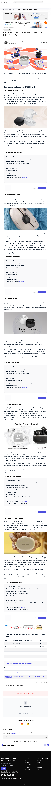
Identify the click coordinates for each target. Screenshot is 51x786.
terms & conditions (12, 765)
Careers (39, 762)
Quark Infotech (17, 779)
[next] (48, 745)
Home (3, 6)
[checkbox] (1, 765)
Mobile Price (21, 6)
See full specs (15, 186)
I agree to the (9, 765)
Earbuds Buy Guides (10, 9)
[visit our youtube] (2, 775)
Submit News (39, 760)
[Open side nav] (49, 2)
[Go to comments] (41, 43)
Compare (27, 767)
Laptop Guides (46, 6)
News (8, 6)
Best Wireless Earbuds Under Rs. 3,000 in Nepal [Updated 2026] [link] (28, 9)
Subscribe (3, 768)
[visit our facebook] (8, 775)
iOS (26, 178)
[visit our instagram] (5, 775)
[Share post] (46, 42)
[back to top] (47, 783)
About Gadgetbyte (41, 764)
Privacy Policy (13, 733)
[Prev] (45, 745)
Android (23, 178)
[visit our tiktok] (13, 775)
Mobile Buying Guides (30, 764)
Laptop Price (38, 6)
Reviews (14, 6)
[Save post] (44, 43)
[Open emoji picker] (46, 737)
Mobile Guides (29, 6)
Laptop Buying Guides (30, 766)
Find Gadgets (28, 769)
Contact (39, 769)
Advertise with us (40, 766)
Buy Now (43, 188)
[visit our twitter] (10, 775)
